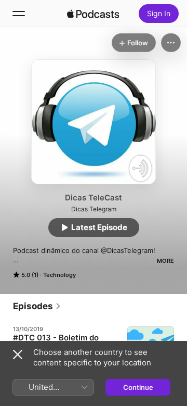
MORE (165, 260)
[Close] (17, 354)
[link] (37, 306)
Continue (138, 387)
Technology (59, 274)
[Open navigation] (18, 13)
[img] (93, 13)
